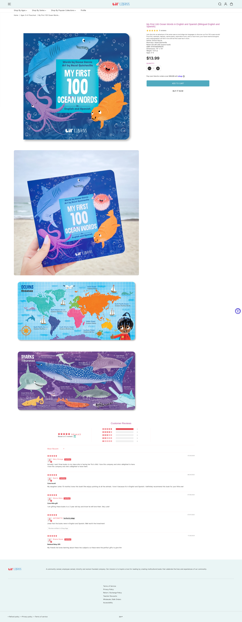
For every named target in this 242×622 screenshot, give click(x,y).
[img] (52, 456)
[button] (9, 4)
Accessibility (108, 603)
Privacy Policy (108, 589)
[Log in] (225, 4)
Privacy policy (27, 617)
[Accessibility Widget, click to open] (238, 311)
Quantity (150, 63)
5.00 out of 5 (76, 434)
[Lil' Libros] (121, 4)
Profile (83, 10)
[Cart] (231, 4)
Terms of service (41, 617)
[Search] (219, 4)
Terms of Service (109, 586)
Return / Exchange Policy (112, 593)
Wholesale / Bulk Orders (112, 599)
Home (16, 15)
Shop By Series (38, 10)
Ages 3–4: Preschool (28, 15)
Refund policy (14, 617)
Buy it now (178, 91)
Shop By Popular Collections (63, 10)
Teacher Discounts (110, 596)
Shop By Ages (20, 10)
